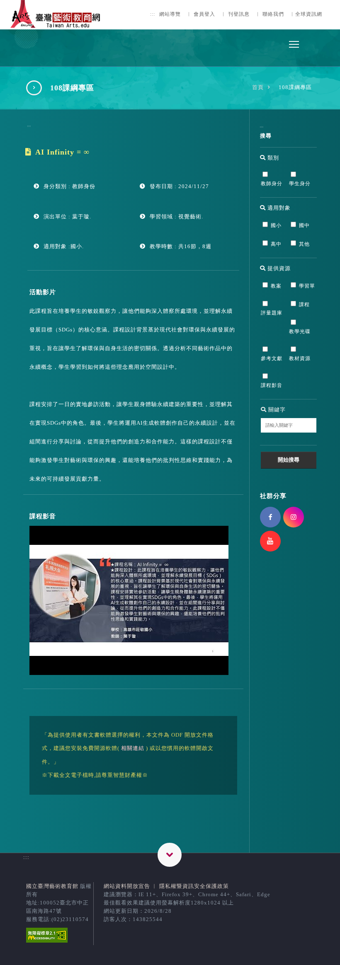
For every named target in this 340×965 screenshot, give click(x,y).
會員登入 (204, 14)
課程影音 (271, 385)
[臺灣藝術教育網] (56, 23)
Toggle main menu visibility (294, 44)
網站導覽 (170, 14)
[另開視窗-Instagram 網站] (293, 517)
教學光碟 (300, 331)
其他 (304, 244)
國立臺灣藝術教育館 (52, 886)
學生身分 (300, 183)
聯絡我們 (273, 14)
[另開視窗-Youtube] (270, 541)
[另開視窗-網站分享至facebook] (270, 517)
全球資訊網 (308, 14)
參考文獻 (271, 358)
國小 (276, 225)
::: (152, 14)
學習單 (307, 286)
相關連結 (132, 748)
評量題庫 (271, 313)
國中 (304, 225)
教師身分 (271, 183)
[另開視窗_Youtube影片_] (128, 673)
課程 (304, 304)
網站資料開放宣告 (127, 886)
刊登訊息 (239, 14)
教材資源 (300, 358)
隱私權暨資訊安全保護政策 (194, 886)
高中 (276, 244)
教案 (276, 286)
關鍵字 (276, 409)
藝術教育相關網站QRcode (170, 855)
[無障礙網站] (47, 941)
